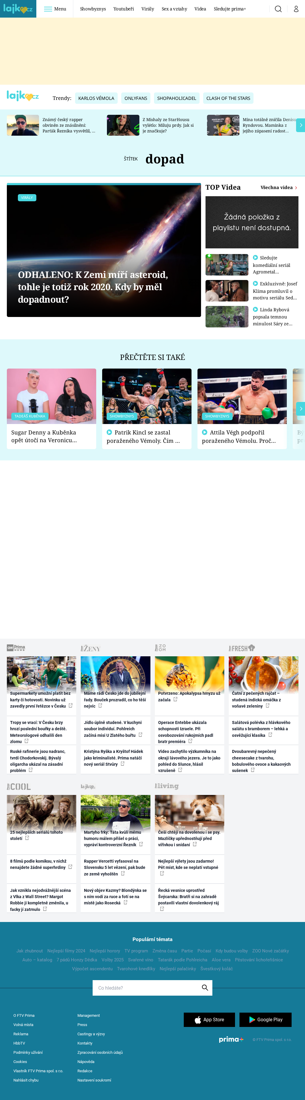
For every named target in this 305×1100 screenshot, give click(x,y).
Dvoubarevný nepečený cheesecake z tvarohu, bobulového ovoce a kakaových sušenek (261, 761)
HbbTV (19, 1043)
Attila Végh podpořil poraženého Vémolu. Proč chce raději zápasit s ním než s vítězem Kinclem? (236, 436)
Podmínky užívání (28, 1052)
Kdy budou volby (232, 951)
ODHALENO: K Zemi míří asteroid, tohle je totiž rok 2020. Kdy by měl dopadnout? (93, 286)
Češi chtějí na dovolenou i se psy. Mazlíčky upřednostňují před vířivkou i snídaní (189, 838)
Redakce (84, 1071)
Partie (187, 951)
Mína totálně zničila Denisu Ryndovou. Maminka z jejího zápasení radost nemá (269, 128)
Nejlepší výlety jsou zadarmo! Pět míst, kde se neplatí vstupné (188, 864)
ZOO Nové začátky (270, 951)
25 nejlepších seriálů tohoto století (36, 835)
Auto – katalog (37, 960)
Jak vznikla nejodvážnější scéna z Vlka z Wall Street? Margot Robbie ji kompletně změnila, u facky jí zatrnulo (40, 900)
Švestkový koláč (216, 968)
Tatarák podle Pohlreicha (182, 960)
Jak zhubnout (29, 951)
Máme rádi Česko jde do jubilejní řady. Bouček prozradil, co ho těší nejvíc (115, 699)
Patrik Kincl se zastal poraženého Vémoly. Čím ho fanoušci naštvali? (144, 436)
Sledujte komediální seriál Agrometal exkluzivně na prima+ (271, 271)
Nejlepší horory (105, 951)
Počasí (204, 951)
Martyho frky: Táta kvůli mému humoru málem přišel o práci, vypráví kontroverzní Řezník (112, 838)
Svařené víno (140, 960)
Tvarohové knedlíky (136, 968)
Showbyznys (93, 9)
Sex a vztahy (174, 9)
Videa (200, 9)
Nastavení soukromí (94, 1080)
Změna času (164, 951)
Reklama (20, 1034)
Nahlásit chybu (25, 1080)
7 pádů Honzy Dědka (77, 960)
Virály (147, 9)
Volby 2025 (113, 960)
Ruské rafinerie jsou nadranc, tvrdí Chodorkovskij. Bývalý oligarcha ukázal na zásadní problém (37, 761)
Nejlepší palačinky (178, 968)
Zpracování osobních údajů (100, 1052)
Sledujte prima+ (230, 9)
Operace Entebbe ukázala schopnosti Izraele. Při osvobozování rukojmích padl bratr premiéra (185, 732)
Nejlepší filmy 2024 (66, 951)
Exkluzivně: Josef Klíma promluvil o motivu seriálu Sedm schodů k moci (275, 294)
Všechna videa (277, 187)
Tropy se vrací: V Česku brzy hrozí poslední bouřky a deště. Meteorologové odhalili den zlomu (38, 732)
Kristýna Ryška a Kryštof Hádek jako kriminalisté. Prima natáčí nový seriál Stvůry (113, 758)
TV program (136, 951)
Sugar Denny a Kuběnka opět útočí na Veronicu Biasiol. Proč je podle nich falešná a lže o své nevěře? (46, 436)
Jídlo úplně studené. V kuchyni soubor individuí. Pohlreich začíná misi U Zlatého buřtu (113, 729)
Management (88, 1015)
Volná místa (23, 1024)
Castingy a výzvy (91, 1034)
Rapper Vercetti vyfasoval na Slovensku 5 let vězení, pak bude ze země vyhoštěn (114, 867)
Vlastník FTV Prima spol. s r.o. (38, 1071)
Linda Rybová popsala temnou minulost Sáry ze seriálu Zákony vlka (274, 320)
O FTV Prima (24, 1015)
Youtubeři (123, 9)
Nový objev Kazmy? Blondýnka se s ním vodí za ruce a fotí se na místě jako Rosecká (115, 897)
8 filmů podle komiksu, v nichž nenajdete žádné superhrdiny (38, 864)
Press (82, 1024)
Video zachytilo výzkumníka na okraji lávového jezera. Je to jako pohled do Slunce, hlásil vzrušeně (189, 761)
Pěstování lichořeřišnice (259, 960)
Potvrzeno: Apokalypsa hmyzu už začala (189, 696)
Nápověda (85, 1061)
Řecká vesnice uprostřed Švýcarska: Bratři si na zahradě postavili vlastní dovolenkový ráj (188, 897)
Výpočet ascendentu (92, 968)
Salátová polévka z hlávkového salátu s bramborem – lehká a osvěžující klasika (261, 729)
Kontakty (84, 1043)
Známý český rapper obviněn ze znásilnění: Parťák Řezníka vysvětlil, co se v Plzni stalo (69, 128)
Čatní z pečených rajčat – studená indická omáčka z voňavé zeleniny (256, 699)
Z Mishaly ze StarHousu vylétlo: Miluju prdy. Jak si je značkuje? (168, 125)
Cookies (20, 1061)
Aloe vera (221, 960)
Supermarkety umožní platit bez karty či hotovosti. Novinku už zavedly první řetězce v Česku (40, 699)
